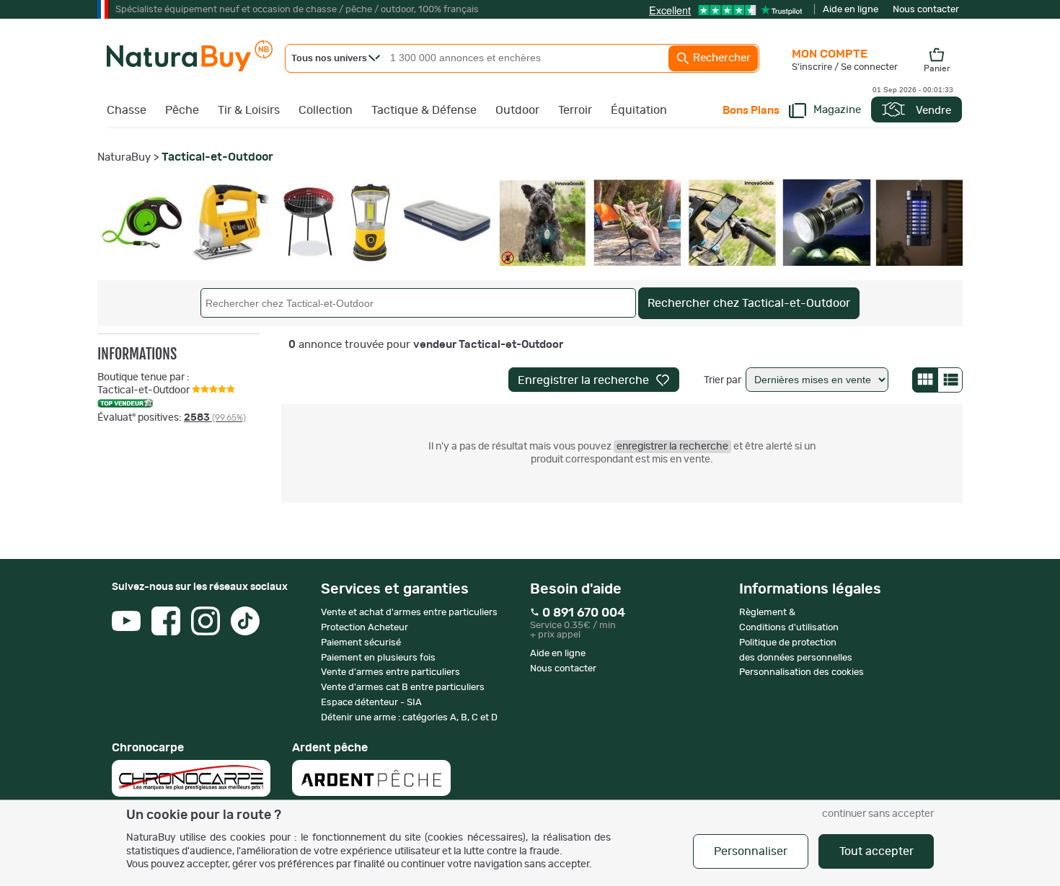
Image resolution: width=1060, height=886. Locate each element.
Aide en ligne (850, 9)
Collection (326, 110)
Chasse (126, 110)
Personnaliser (750, 851)
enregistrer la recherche (672, 447)
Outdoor (517, 110)
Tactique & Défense (424, 110)
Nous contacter (926, 9)
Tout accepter (876, 851)
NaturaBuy (124, 157)
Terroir (575, 110)
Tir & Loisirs (249, 110)
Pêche (182, 110)
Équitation (639, 110)
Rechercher (720, 58)
